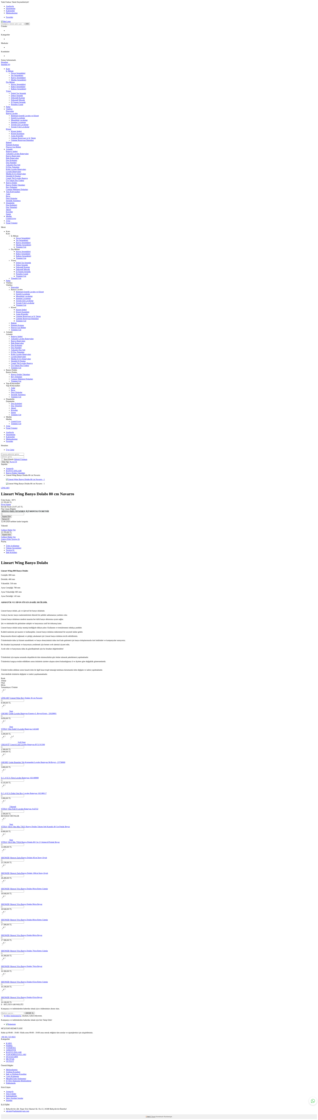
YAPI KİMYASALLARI (16, 1054)
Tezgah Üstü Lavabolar (20, 127)
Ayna (8, 221)
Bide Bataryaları (12, 158)
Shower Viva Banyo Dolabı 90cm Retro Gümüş (29, 889)
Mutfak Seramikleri (18, 80)
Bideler (9, 142)
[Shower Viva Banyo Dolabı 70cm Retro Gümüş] (5, 949)
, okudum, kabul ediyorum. (23, 1016)
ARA (27, 24)
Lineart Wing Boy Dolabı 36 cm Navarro (26, 698)
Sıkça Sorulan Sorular (14, 1098)
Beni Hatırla (9, 459)
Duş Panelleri (11, 163)
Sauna (8, 214)
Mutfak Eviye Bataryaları (16, 174)
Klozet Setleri (16, 131)
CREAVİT (5, 744)
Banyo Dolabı (11, 183)
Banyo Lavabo (12, 113)
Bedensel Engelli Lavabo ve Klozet (25, 116)
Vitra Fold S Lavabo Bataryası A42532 (23, 809)
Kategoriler (10, 11)
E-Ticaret (152, 1117)
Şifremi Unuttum (20, 459)
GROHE (4, 713)
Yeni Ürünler (11, 1094)
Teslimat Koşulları (13, 1072)
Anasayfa (9, 468)
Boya (8, 196)
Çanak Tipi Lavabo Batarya (17, 178)
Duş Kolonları (11, 160)
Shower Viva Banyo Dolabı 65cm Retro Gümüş (29, 982)
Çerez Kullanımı (12, 1076)
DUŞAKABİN (12, 1057)
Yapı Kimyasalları (13, 192)
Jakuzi (8, 210)
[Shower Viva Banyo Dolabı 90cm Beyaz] (5, 902)
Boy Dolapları (11, 187)
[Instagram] (11, 1024)
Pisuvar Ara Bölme (13, 147)
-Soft (148, 1117)
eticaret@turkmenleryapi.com (17, 1111)
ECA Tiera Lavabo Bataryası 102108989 (22, 778)
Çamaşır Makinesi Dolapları (17, 189)
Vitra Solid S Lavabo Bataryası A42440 (23, 729)
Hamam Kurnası (12, 145)
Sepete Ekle (6, 516)
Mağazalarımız (12, 13)
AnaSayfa (10, 6)
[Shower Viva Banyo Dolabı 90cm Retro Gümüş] (5, 886)
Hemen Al (5, 519)
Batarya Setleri (12, 151)
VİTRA (4, 729)
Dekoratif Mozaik (18, 100)
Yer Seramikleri (17, 75)
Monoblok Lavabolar (19, 120)
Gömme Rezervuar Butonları (22, 140)
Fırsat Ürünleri (11, 223)
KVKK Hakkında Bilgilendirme (18, 1081)
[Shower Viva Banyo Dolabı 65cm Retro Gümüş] (5, 980)
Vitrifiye (9, 109)
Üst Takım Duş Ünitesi (15, 180)
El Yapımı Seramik (18, 102)
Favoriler (9, 17)
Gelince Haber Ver (8, 530)
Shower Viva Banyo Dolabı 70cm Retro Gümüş (29, 951)
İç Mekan (9, 71)
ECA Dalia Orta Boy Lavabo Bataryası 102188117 (26, 793)
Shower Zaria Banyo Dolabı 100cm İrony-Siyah (29, 873)
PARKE (9, 1045)
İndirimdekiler (11, 1096)
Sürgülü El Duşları (13, 176)
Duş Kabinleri (11, 205)
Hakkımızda (11, 1083)
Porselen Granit (17, 104)
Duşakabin (10, 203)
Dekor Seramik (17, 96)
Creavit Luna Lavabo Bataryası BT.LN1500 (27, 744)
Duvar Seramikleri (18, 73)
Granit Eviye (11, 218)
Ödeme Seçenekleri (13, 548)
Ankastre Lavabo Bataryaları (17, 154)
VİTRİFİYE (11, 1048)
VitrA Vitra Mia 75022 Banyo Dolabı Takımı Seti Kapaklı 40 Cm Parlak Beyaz (39, 827)
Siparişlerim (10, 8)
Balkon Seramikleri (18, 89)
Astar (8, 194)
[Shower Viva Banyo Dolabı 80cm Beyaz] (5, 933)
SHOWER (5, 858)
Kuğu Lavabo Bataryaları (16, 169)
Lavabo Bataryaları (13, 172)
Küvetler (9, 212)
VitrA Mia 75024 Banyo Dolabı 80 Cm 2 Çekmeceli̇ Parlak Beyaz (34, 842)
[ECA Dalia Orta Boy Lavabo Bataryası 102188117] (5, 791)
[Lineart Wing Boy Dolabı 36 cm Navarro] (5, 696)
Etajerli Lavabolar (18, 118)
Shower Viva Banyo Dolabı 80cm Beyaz (26, 935)
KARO (9, 1043)
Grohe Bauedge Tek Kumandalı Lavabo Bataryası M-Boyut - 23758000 (37, 762)
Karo (8, 69)
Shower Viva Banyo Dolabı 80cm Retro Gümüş (29, 920)
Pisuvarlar (10, 111)
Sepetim (9, 1100)
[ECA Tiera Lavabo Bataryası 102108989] (5, 776)
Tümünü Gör (21, 247)
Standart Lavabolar (18, 122)
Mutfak (9, 216)
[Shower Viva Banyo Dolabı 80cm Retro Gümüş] (5, 917)
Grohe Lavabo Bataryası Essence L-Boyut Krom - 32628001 (33, 713)
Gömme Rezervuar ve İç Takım (23, 138)
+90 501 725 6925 (8, 1037)
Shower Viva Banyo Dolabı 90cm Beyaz (26, 904)
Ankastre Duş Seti (13, 165)
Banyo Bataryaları (13, 156)
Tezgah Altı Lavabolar (19, 125)
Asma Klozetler (17, 136)
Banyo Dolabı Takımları (15, 185)
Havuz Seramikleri (18, 84)
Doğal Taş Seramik (18, 93)
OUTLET (10, 1061)
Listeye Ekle (6, 539)
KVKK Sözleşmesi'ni (12, 1016)
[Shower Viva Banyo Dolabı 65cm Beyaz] (5, 995)
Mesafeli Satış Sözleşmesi (16, 1079)
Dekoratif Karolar (18, 98)
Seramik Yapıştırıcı (13, 201)
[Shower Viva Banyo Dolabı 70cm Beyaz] (5, 964)
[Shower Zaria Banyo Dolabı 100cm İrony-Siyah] (5, 871)
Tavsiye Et (15, 539)
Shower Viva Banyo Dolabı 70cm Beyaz (26, 966)
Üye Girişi (10, 450)
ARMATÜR (11, 1050)
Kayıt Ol (13, 462)
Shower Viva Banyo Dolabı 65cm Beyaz (26, 997)
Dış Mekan (10, 82)
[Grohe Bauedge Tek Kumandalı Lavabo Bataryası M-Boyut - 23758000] (5, 760)
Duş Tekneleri (11, 207)
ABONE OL (29, 1013)
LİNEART (5, 488)
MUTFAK (10, 1059)
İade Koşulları (11, 552)
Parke (8, 107)
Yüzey (8, 91)
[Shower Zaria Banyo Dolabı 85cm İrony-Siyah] (5, 855)
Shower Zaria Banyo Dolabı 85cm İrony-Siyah (28, 858)
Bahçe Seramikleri (18, 87)
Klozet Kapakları (17, 134)
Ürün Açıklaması (12, 546)
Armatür (9, 149)
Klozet (8, 129)
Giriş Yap (5, 462)
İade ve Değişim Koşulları (16, 1074)
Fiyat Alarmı (6, 504)
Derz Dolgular (11, 198)
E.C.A (3, 778)
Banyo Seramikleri (18, 78)
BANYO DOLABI (13, 471)
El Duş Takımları (12, 167)
